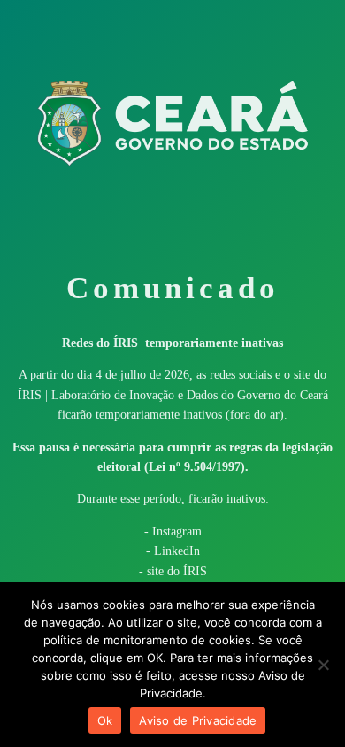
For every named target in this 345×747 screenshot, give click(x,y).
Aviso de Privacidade (198, 720)
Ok (105, 720)
